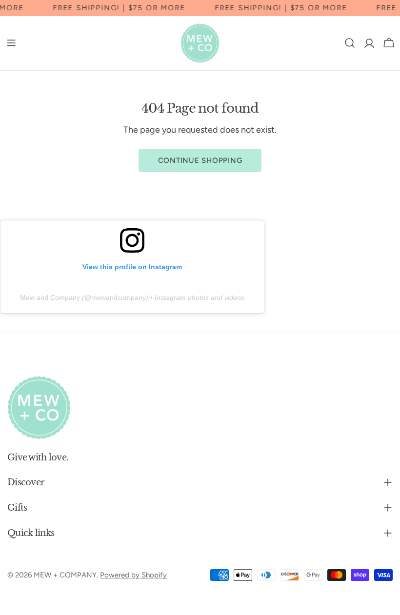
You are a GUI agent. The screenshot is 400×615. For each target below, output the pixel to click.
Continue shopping (200, 160)
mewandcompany (118, 297)
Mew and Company (50, 297)
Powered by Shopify (133, 575)
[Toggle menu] (11, 43)
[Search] (350, 43)
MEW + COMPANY (65, 575)
